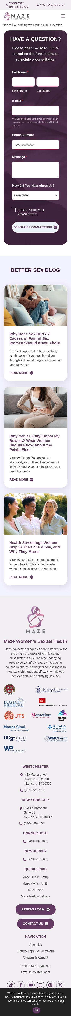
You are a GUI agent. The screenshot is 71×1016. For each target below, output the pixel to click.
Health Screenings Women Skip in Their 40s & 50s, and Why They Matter (34, 547)
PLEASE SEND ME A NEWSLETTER (30, 212)
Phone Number (23, 135)
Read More (19, 373)
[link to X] (60, 985)
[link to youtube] (31, 985)
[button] (63, 16)
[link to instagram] (40, 985)
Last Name (44, 90)
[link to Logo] (16, 16)
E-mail (17, 100)
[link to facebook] (21, 985)
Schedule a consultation (33, 227)
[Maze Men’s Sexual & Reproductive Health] (35, 619)
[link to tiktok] (11, 985)
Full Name (20, 72)
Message (19, 157)
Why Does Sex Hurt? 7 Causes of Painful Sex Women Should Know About (34, 338)
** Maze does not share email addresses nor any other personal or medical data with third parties (35, 122)
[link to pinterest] (50, 985)
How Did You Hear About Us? (33, 185)
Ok (36, 1010)
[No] (62, 1003)
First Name (19, 90)
